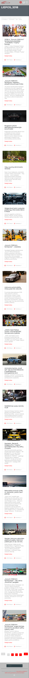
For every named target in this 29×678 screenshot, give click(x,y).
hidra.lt (22, 672)
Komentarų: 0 (18, 59)
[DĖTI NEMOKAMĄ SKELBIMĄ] (20, 2)
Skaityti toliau (8, 56)
